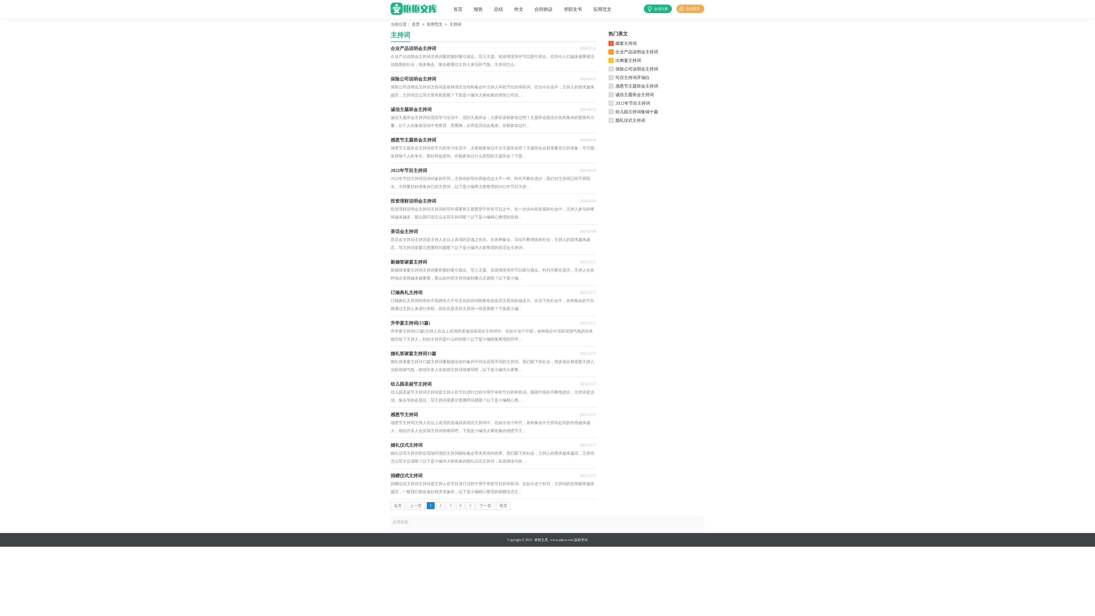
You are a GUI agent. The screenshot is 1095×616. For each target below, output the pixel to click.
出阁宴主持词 (628, 60)
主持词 (455, 24)
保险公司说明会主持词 (636, 69)
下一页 (485, 506)
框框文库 (541, 540)
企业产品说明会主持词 (636, 52)
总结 (498, 9)
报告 (478, 9)
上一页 (416, 506)
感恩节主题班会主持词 (636, 86)
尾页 (503, 506)
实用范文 (602, 9)
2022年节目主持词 (632, 103)
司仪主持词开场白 (632, 77)
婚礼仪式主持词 (630, 120)
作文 (518, 9)
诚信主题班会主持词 (634, 94)
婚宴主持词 (626, 43)
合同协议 (543, 9)
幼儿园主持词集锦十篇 (636, 112)
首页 (458, 9)
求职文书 (573, 9)
